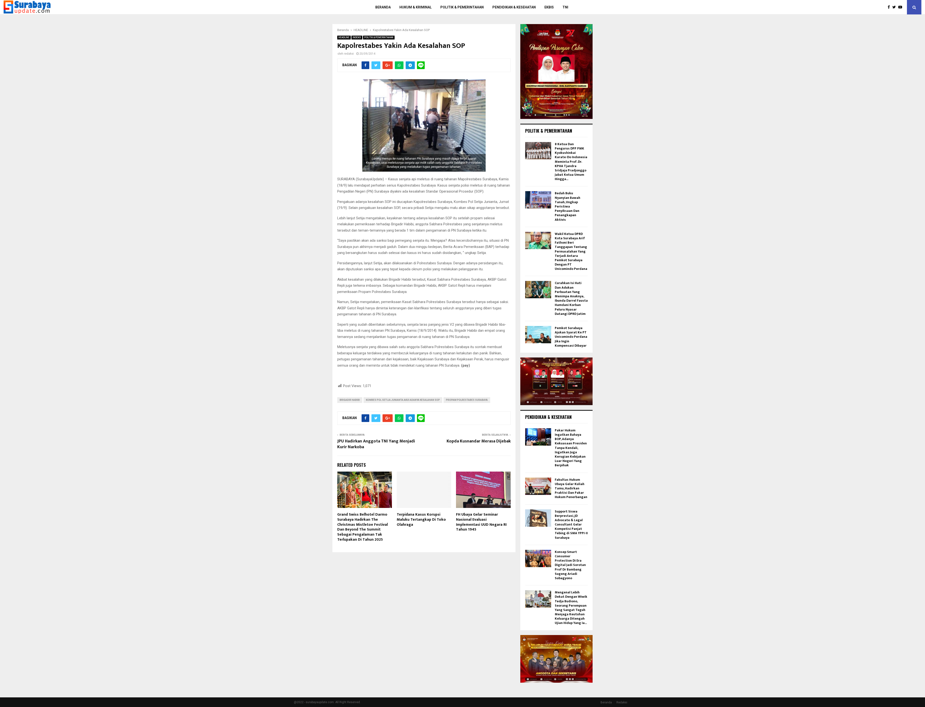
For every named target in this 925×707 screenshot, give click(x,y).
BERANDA (383, 7)
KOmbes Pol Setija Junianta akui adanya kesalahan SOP (403, 400)
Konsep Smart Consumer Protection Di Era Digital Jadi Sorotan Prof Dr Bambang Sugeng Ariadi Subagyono (570, 565)
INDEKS (357, 37)
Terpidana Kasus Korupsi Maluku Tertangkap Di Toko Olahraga (421, 519)
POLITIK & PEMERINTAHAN (462, 7)
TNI (565, 7)
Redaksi (621, 702)
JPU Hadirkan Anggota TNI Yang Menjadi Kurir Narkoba (376, 444)
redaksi (349, 53)
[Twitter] (895, 7)
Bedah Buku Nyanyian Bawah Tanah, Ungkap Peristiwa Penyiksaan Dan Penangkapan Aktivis (567, 206)
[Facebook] (890, 7)
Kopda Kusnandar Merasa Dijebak (479, 441)
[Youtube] (901, 7)
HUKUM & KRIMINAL (415, 7)
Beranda (606, 702)
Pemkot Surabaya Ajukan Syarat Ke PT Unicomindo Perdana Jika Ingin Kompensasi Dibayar (571, 336)
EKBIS (549, 7)
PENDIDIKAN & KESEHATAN (514, 7)
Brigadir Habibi (350, 400)
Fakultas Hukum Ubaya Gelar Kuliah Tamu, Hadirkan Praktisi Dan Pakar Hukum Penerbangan (571, 488)
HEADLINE (344, 37)
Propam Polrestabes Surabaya (467, 400)
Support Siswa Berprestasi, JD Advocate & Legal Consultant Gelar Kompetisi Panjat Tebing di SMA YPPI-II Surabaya (571, 524)
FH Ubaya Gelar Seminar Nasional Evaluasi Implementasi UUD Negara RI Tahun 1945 (481, 522)
